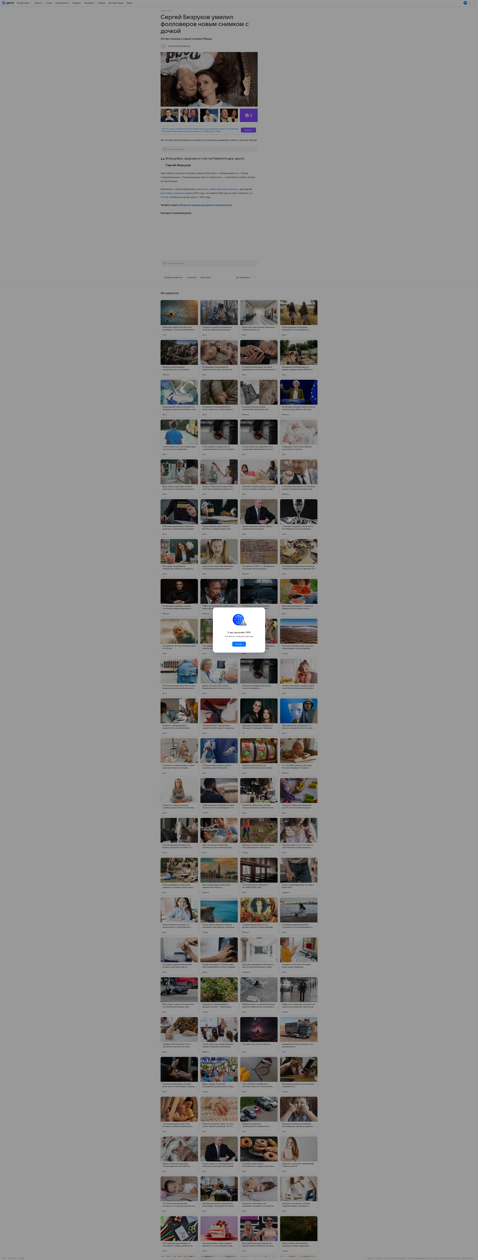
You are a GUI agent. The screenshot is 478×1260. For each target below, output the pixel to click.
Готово (239, 644)
